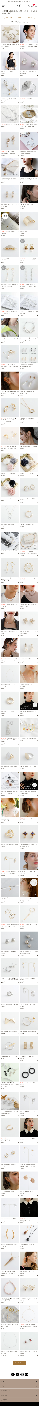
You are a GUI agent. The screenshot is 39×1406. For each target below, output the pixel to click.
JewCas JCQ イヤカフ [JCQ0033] (9, 1004)
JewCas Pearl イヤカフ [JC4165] (9, 551)
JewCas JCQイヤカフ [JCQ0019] (9, 844)
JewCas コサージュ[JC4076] (27, 473)
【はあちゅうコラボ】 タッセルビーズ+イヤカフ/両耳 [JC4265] (10, 739)
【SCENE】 (4, 11)
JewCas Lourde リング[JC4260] (9, 766)
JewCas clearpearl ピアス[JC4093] (28, 446)
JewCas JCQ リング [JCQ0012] (28, 738)
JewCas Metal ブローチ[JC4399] (9, 1056)
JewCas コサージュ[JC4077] (8, 498)
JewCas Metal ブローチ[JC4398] (28, 1031)
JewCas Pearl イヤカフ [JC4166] (28, 524)
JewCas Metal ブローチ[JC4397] (9, 1031)
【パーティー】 (28, 11)
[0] (32, 5)
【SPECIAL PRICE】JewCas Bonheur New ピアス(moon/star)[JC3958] (8, 419)
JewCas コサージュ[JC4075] (8, 473)
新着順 (30, 17)
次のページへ (18, 1363)
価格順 (19, 17)
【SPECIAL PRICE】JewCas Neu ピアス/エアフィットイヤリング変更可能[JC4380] (10, 1084)
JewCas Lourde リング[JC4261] (28, 766)
